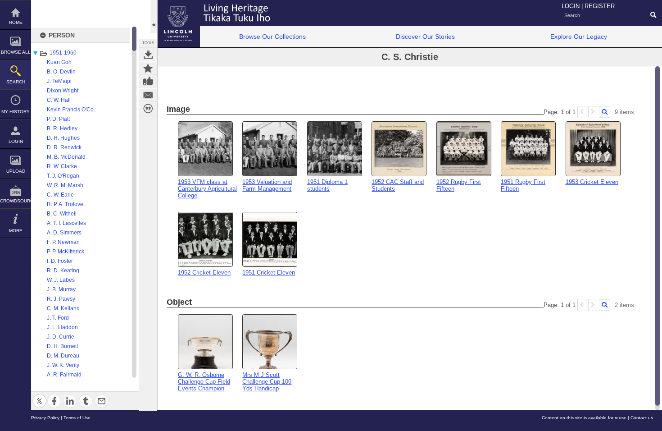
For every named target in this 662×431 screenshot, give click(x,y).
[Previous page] (581, 112)
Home (16, 22)
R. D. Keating (63, 270)
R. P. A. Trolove (65, 204)
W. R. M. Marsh (65, 185)
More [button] (16, 230)
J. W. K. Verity (63, 365)
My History (15, 111)
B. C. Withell (62, 214)
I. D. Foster (60, 261)
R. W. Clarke (62, 166)
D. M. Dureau (63, 356)
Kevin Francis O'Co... (72, 109)
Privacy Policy (45, 417)
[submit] (653, 15)
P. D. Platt (58, 119)
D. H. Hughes (63, 138)
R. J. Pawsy (61, 299)
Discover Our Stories (425, 36)
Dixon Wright (62, 90)
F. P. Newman (63, 242)
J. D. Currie (60, 337)
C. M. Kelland (63, 308)
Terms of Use (77, 417)
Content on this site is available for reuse (584, 417)
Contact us (641, 417)
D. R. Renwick (64, 147)
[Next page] (592, 112)
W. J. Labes (61, 280)
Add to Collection (148, 68)
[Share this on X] (39, 395)
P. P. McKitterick (65, 251)
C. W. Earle (60, 195)
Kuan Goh (59, 62)
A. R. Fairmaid (64, 374)
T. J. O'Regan (63, 176)
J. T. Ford (58, 318)
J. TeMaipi (59, 81)
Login (16, 141)
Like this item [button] (148, 81)
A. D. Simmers (64, 232)
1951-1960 (63, 53)
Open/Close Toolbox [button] (153, 16)
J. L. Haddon (62, 327)
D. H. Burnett (62, 346)
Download (148, 54)
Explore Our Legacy (578, 36)
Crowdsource (15, 200)
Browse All (16, 52)
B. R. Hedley (62, 128)
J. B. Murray (61, 289)
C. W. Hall (59, 100)
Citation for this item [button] (148, 108)
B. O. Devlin (61, 72)
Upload (15, 171)
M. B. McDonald (66, 157)
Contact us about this (148, 95)
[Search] (604, 112)
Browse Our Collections (272, 36)
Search (15, 81)
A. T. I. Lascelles (66, 223)
